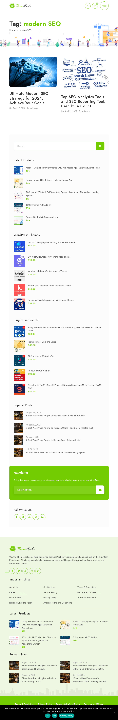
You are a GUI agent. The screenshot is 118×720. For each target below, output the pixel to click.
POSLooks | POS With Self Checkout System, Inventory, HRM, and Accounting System (39, 640)
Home (12, 30)
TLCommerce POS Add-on (38, 205)
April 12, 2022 (19, 108)
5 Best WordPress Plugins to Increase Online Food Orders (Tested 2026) (60, 428)
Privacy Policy (49, 597)
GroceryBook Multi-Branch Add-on (42, 217)
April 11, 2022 (71, 111)
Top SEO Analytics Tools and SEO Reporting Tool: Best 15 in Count (83, 101)
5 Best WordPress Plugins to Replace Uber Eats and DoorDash (55, 415)
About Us (13, 587)
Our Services (49, 587)
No (54, 716)
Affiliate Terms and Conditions (57, 603)
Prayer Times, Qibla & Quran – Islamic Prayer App (49, 180)
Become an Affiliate (86, 592)
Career (12, 592)
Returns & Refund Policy (20, 603)
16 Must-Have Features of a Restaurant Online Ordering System (56, 452)
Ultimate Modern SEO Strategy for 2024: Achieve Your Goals (28, 98)
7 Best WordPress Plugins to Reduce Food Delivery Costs (53, 440)
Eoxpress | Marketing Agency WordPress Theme (51, 300)
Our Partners (15, 597)
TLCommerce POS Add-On (41, 356)
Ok (47, 716)
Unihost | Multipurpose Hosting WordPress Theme (51, 242)
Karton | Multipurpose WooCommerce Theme (49, 285)
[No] (114, 712)
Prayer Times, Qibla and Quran (42, 342)
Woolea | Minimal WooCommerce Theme (47, 271)
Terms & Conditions (86, 587)
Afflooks (34, 108)
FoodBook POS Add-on (39, 370)
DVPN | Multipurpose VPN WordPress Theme (49, 257)
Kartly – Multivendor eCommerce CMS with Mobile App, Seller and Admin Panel (63, 167)
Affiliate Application (86, 597)
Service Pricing (50, 592)
